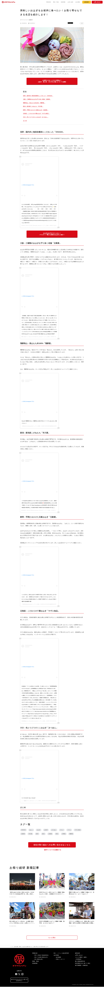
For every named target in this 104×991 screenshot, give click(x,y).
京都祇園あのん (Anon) (26, 721)
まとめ (25, 120)
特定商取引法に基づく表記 (82, 963)
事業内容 (48, 2)
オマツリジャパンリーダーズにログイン (19, 980)
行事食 (63, 833)
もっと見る (52, 937)
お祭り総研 (70, 2)
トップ (11, 946)
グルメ (61, 830)
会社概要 (58, 957)
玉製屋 (50, 833)
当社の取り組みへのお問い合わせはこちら (52, 845)
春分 (43, 833)
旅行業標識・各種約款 (81, 965)
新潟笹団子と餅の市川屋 (26, 510)
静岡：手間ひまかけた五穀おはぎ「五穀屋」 (35, 110)
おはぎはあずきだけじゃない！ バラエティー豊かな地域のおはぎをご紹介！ (52, 233)
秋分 (57, 833)
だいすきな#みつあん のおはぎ (28, 797)
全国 (82, 23)
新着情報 (63, 2)
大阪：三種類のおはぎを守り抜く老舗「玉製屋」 (37, 99)
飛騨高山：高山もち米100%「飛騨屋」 (34, 103)
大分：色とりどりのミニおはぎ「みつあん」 (35, 117)
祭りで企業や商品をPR (41, 957)
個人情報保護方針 (80, 961)
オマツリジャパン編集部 (26, 19)
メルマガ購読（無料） (81, 957)
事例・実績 (56, 2)
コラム (69, 830)
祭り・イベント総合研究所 (61, 953)
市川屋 (30, 833)
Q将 (23, 426)
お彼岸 (46, 830)
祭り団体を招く (39, 959)
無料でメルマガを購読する (52, 850)
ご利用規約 (78, 959)
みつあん (54, 830)
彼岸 (37, 833)
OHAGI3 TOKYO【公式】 (27, 225)
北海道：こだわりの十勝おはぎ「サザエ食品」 (36, 113)
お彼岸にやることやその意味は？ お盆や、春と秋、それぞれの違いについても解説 (52, 81)
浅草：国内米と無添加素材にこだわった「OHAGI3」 (38, 95)
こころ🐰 (23, 800)
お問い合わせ (97, 2)
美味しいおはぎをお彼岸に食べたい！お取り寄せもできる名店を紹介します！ (34, 946)
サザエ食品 (77, 830)
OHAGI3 (23, 830)
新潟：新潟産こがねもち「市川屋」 (33, 106)
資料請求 (86, 2)
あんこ (31, 830)
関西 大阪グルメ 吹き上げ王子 (28, 336)
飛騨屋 (71, 833)
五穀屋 (23, 604)
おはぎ (38, 830)
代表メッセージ (60, 959)
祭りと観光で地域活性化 (42, 955)
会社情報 (77, 2)
